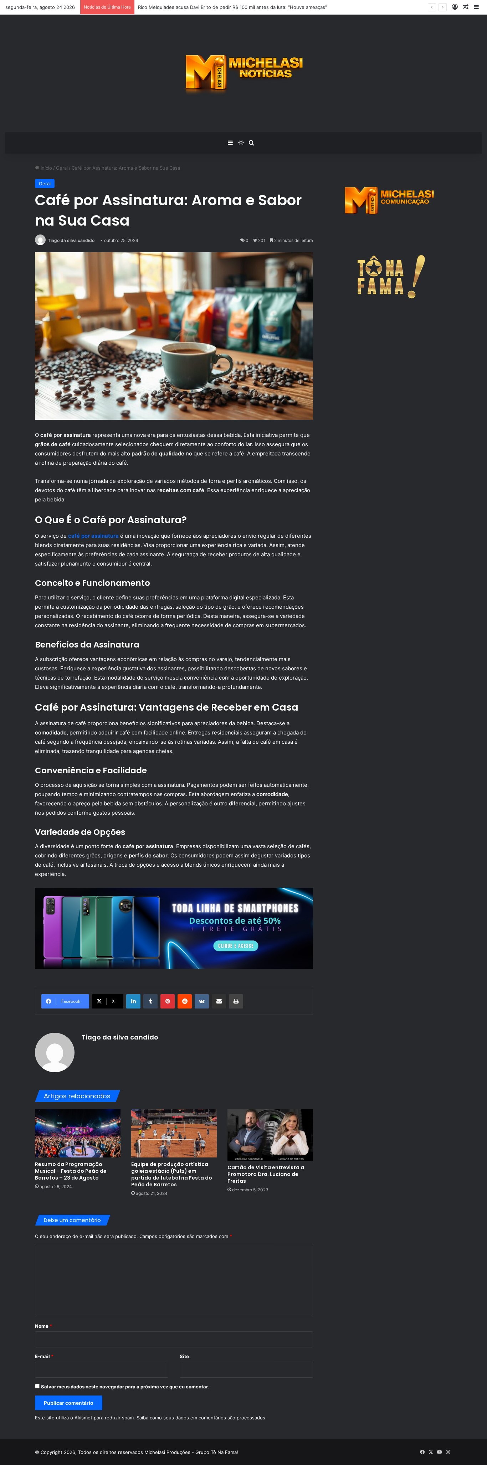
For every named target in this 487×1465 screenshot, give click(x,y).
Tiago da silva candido (71, 240)
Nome (43, 1326)
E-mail (44, 1356)
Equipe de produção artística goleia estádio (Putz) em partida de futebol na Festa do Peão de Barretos (171, 1174)
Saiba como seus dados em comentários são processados (201, 1417)
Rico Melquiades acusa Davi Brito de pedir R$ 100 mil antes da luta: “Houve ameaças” (232, 7)
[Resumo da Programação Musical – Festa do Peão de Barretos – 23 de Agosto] (78, 1133)
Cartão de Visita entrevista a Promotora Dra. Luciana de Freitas (265, 1174)
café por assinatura (93, 535)
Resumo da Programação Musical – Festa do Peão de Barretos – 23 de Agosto (71, 1171)
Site (184, 1356)
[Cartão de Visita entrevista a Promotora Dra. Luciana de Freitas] (270, 1135)
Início (45, 168)
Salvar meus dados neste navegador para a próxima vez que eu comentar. (125, 1386)
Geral (62, 168)
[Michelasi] (244, 73)
